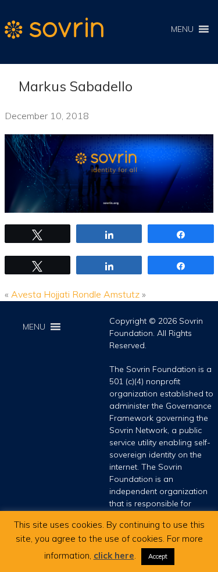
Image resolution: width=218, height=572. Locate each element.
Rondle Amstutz (106, 294)
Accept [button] (157, 556)
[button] (182, 29)
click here (114, 555)
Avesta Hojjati (40, 294)
